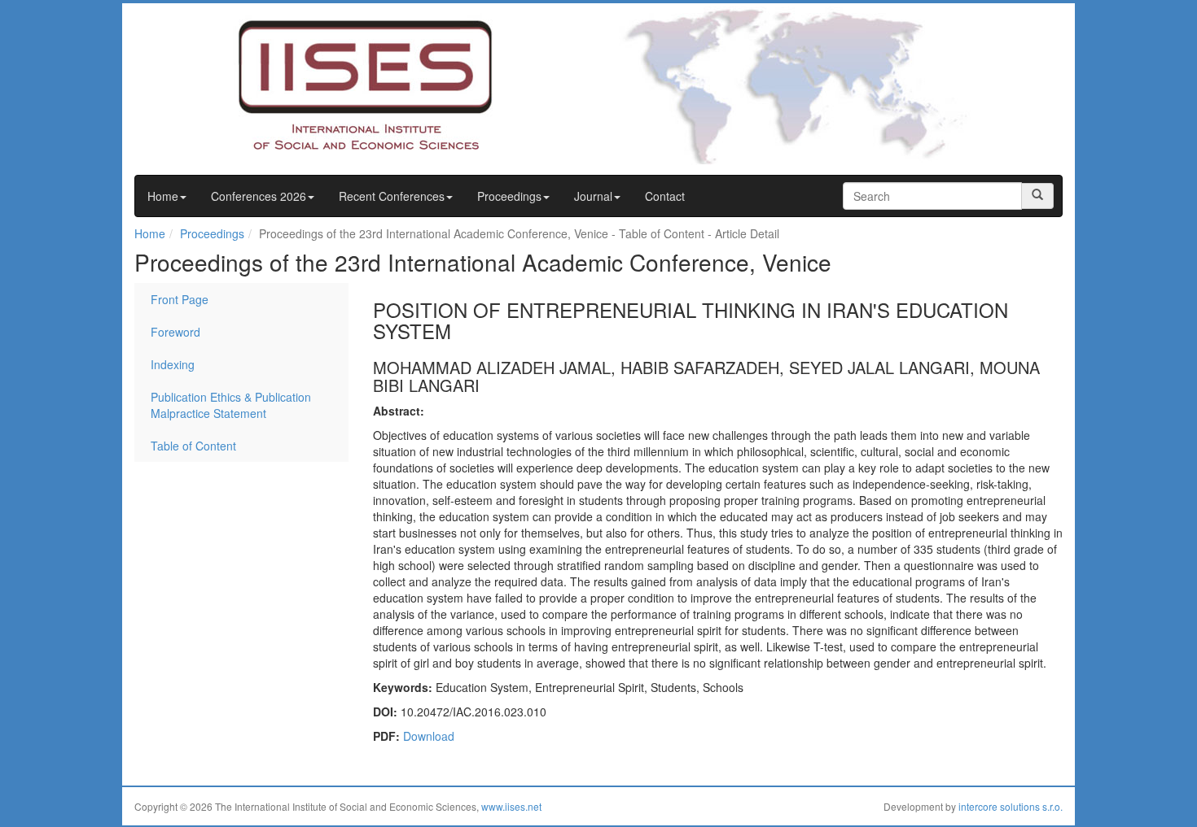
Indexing (173, 364)
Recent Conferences (392, 196)
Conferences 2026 (258, 196)
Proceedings (509, 196)
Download (428, 736)
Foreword (175, 332)
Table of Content (193, 445)
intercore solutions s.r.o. (1010, 806)
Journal (593, 196)
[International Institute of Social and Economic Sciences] (334, 84)
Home (162, 196)
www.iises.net (511, 806)
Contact (665, 196)
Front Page (179, 299)
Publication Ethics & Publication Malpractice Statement (231, 405)
